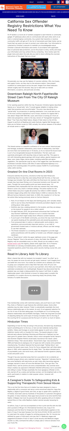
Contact (50, 2)
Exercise (31, 12)
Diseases (24, 12)
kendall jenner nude (14, 243)
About (31, 2)
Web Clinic (20, 16)
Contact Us (47, 428)
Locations (40, 2)
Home (4, 12)
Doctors (17, 12)
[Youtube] (62, 2)
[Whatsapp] (64, 426)
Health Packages (42, 12)
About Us (12, 428)
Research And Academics (59, 12)
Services (10, 12)
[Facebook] (58, 2)
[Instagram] (67, 2)
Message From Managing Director (29, 428)
